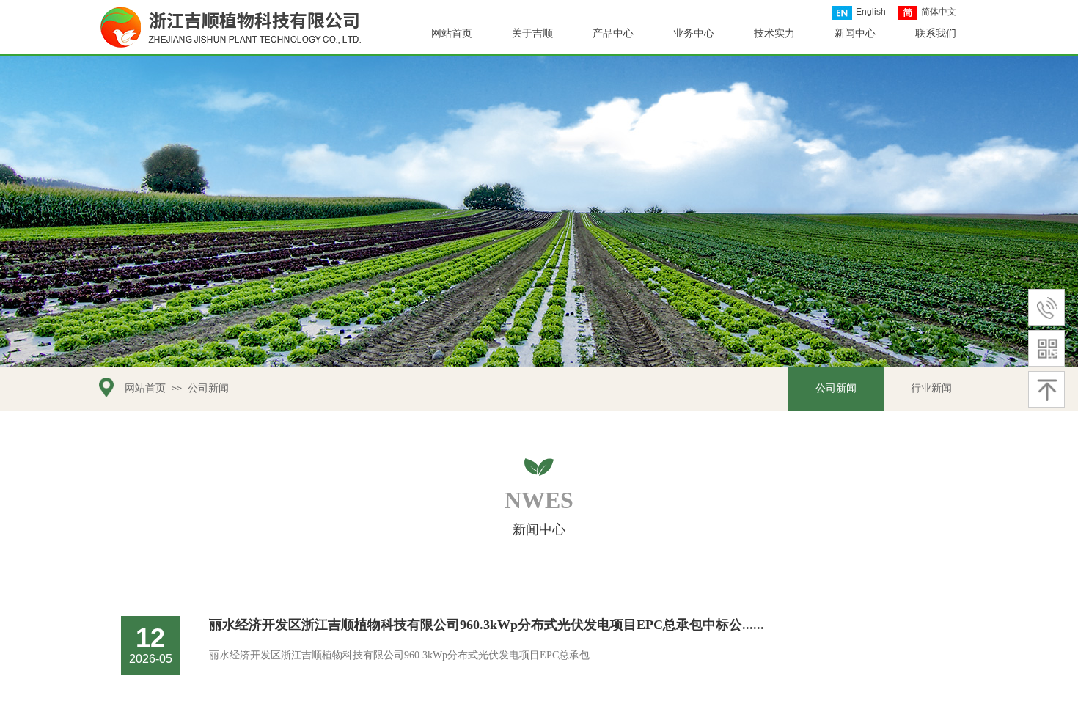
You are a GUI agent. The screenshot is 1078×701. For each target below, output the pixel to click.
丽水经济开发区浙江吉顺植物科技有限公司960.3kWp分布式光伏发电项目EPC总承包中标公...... (486, 624)
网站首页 (145, 388)
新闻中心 (855, 33)
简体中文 (938, 12)
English (871, 12)
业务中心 (693, 33)
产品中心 (613, 33)
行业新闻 (931, 388)
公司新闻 (208, 388)
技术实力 (774, 33)
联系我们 (935, 33)
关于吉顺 (532, 33)
